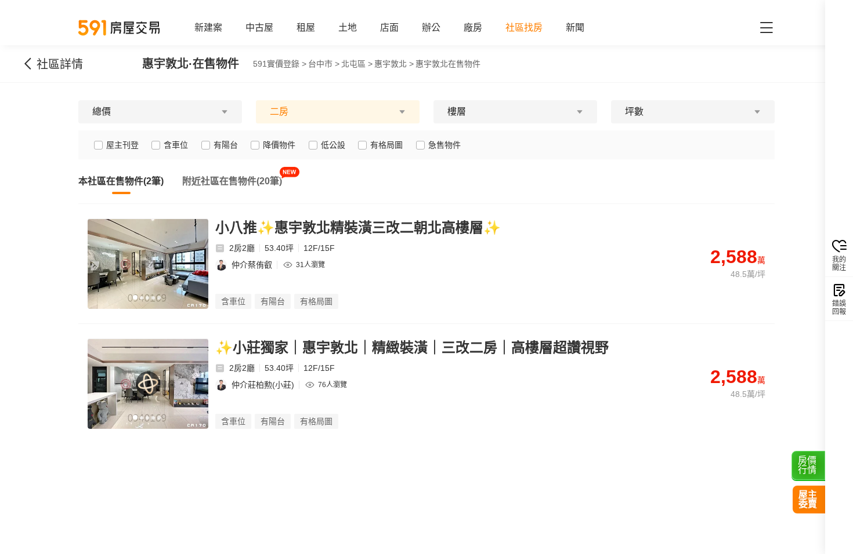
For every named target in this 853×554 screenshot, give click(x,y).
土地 (347, 27)
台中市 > (323, 63)
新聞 (575, 27)
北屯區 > (357, 63)
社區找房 (524, 27)
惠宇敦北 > (394, 63)
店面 (389, 27)
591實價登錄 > (279, 63)
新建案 (208, 27)
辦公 (431, 27)
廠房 (473, 27)
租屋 (306, 27)
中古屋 (259, 27)
